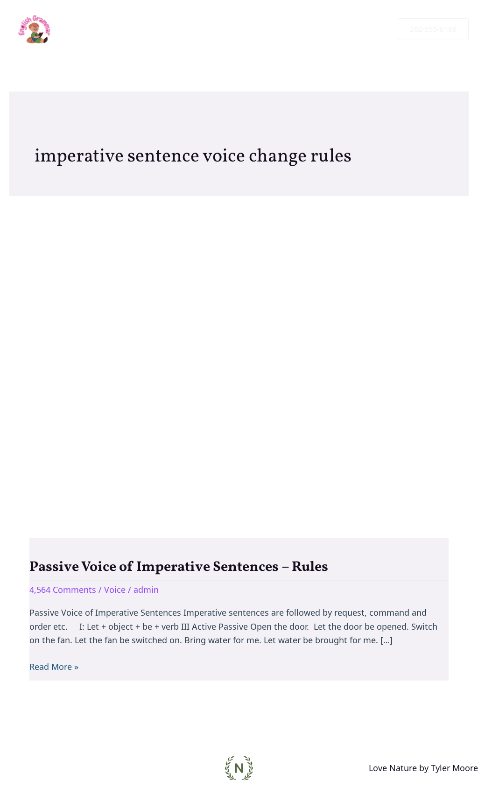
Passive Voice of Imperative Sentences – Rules (178, 567)
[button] (433, 29)
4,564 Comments (62, 589)
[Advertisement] (239, 353)
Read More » (53, 666)
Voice (115, 589)
